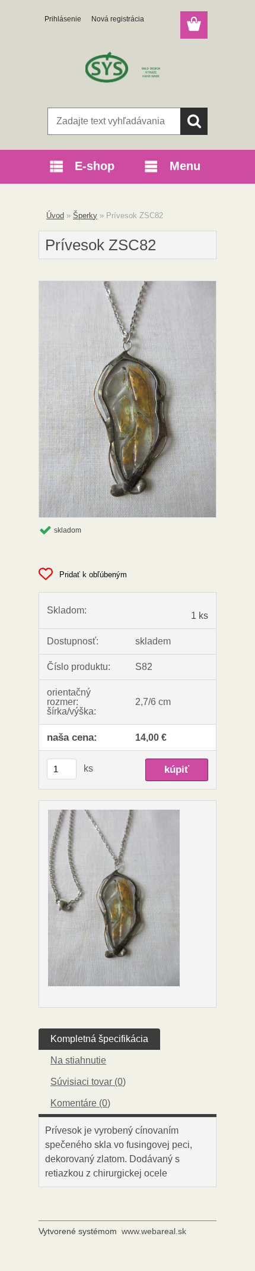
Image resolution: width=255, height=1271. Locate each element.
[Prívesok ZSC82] (127, 286)
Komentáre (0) (80, 1103)
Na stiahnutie (78, 1060)
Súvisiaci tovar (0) (88, 1082)
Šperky (85, 215)
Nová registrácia (117, 19)
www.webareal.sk (154, 1231)
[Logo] (127, 69)
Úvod (55, 215)
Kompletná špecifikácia (99, 1039)
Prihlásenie (62, 19)
